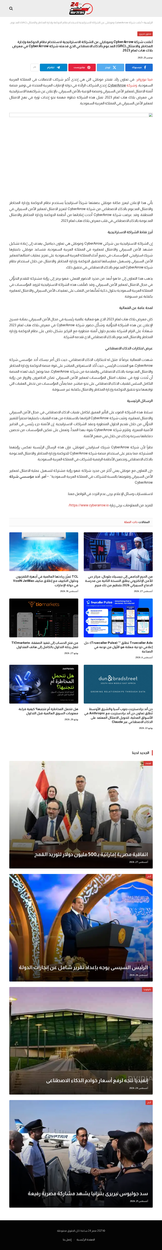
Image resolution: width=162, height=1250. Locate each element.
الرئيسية (148, 22)
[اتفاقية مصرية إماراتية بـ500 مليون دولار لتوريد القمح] (81, 814)
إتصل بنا (67, 1239)
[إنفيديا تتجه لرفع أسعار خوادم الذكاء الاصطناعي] (81, 1041)
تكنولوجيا (147, 989)
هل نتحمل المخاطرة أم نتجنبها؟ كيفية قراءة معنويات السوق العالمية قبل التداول (48, 711)
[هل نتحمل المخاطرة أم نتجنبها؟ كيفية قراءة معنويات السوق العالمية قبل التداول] (43, 684)
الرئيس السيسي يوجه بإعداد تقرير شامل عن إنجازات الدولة (83, 967)
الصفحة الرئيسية (86, 1239)
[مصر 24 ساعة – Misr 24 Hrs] (81, 8)
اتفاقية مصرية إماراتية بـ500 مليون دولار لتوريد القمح (91, 854)
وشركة (132, 85)
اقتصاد (148, 763)
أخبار (149, 876)
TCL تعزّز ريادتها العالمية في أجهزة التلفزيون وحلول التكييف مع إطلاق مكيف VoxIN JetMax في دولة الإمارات (45, 581)
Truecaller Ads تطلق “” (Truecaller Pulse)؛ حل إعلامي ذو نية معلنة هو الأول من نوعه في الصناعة (118, 647)
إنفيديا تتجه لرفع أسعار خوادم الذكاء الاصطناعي (97, 1080)
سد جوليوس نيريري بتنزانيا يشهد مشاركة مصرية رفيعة (88, 1193)
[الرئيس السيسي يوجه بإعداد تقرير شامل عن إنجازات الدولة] (81, 928)
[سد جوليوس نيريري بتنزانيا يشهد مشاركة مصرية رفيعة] (81, 1154)
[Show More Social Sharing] (34, 67)
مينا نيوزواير (144, 79)
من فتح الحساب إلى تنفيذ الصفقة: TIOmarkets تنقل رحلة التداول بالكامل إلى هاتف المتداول (44, 645)
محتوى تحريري (145, 34)
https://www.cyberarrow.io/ (89, 505)
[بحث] (11, 8)
